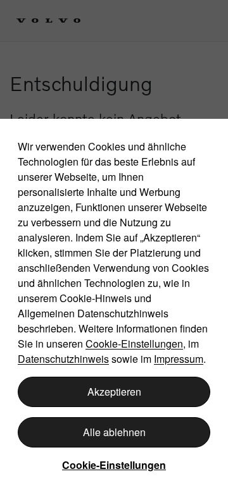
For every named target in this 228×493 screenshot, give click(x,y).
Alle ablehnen (114, 432)
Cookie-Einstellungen (134, 343)
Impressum (178, 358)
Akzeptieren (114, 391)
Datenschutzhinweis (63, 358)
